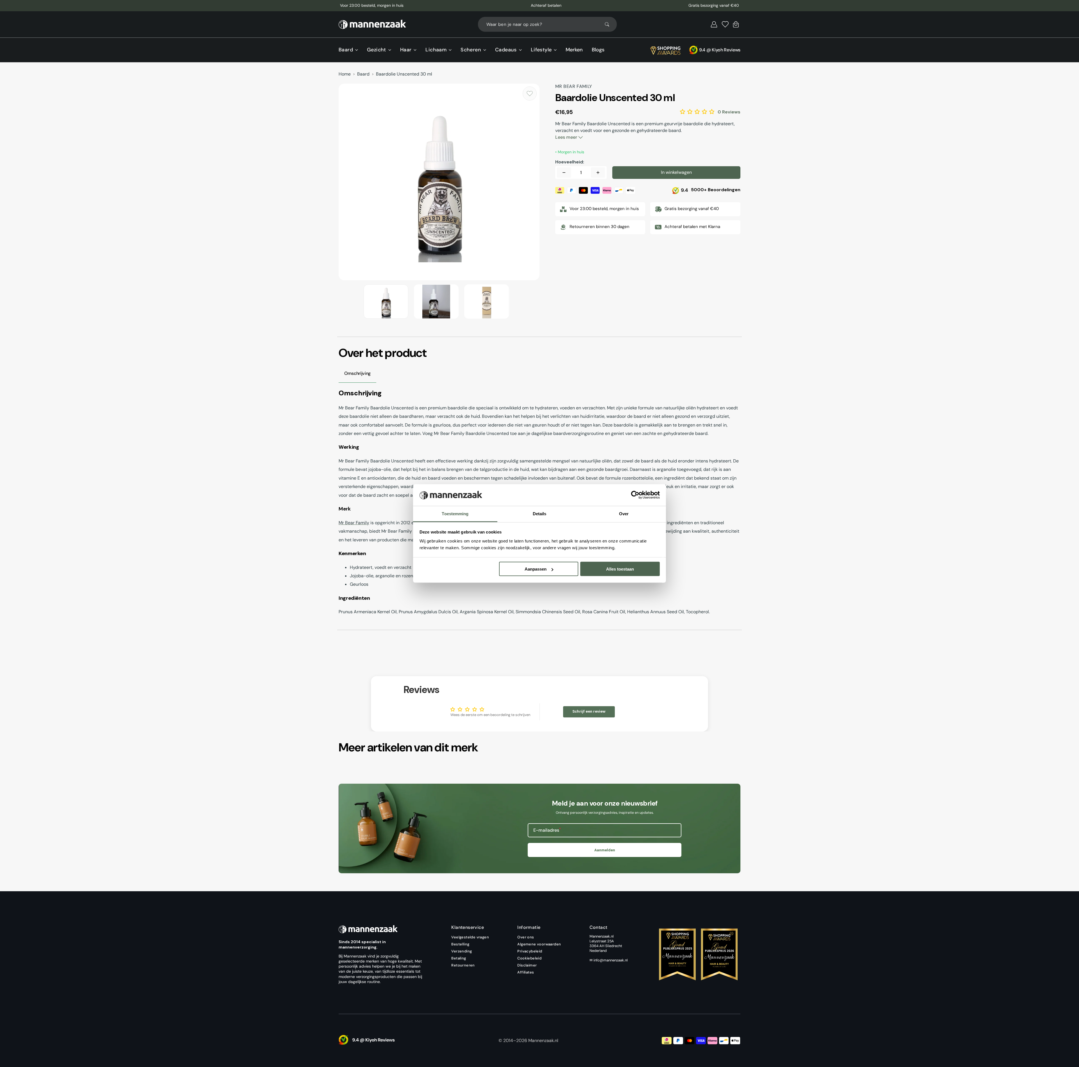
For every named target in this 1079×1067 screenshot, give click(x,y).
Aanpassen (536, 569)
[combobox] (547, 24)
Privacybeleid (529, 951)
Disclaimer (527, 965)
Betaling (458, 958)
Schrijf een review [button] (589, 711)
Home (345, 74)
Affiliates (525, 972)
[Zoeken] (609, 24)
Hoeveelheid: (569, 162)
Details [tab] (540, 513)
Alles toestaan (620, 569)
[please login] (530, 93)
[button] (714, 24)
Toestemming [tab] (455, 513)
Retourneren (463, 965)
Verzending (461, 951)
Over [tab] (624, 513)
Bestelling (460, 944)
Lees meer (566, 137)
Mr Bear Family (354, 523)
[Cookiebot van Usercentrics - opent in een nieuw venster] (635, 495)
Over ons (525, 937)
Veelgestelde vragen (470, 937)
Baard (363, 74)
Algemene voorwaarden (539, 944)
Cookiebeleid (529, 958)
